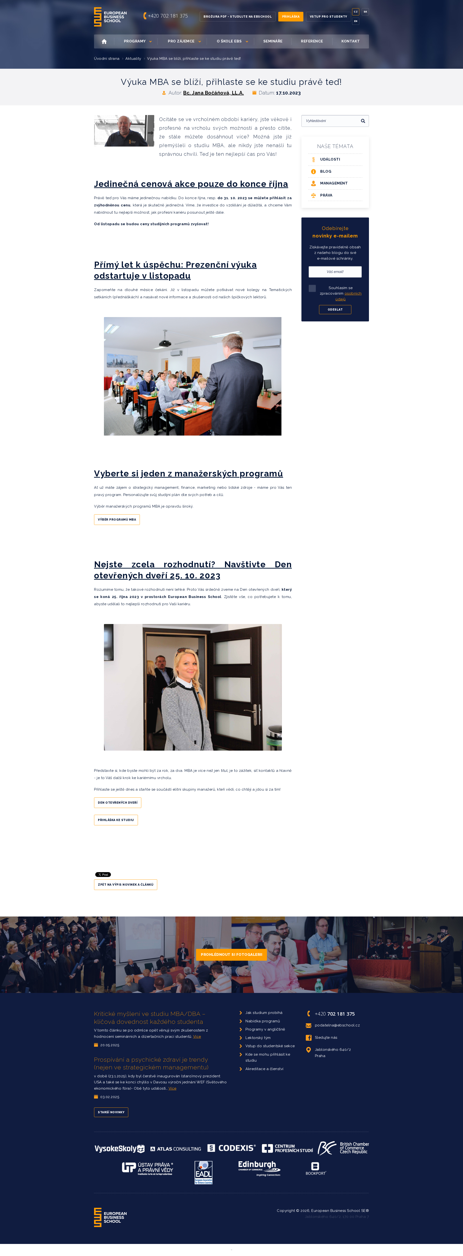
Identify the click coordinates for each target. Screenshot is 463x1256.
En (356, 21)
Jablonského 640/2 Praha (333, 1052)
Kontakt (350, 41)
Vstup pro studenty (328, 16)
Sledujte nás (326, 1037)
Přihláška (291, 16)
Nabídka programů (262, 1021)
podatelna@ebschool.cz (337, 1025)
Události (330, 159)
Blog (325, 171)
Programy (135, 41)
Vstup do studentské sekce (270, 1046)
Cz (356, 11)
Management (334, 183)
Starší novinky (111, 1112)
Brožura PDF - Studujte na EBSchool (238, 16)
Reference (312, 41)
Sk (365, 11)
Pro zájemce (181, 41)
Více (197, 1036)
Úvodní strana (107, 58)
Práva (326, 195)
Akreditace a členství (264, 1069)
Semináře (273, 41)
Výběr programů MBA (117, 519)
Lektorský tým (258, 1038)
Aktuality (133, 58)
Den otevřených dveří (117, 802)
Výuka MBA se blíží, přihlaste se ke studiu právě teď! (194, 58)
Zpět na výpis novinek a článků (125, 884)
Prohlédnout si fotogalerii (231, 954)
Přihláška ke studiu (116, 820)
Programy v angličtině (265, 1029)
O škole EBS (229, 41)
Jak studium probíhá (264, 1013)
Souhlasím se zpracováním (341, 293)
